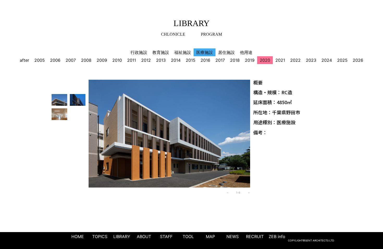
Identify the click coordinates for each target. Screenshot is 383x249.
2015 (190, 60)
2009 (102, 60)
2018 (235, 60)
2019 (250, 60)
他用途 (246, 52)
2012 (146, 60)
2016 (205, 60)
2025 (342, 60)
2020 (265, 60)
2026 (358, 60)
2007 (71, 60)
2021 (280, 60)
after (24, 60)
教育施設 (160, 52)
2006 (55, 60)
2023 (311, 60)
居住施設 (226, 52)
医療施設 (204, 52)
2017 (220, 60)
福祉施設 (182, 52)
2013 (161, 60)
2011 (131, 60)
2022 (295, 60)
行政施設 (139, 52)
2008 (86, 60)
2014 (176, 60)
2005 (39, 60)
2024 (327, 60)
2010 (117, 60)
